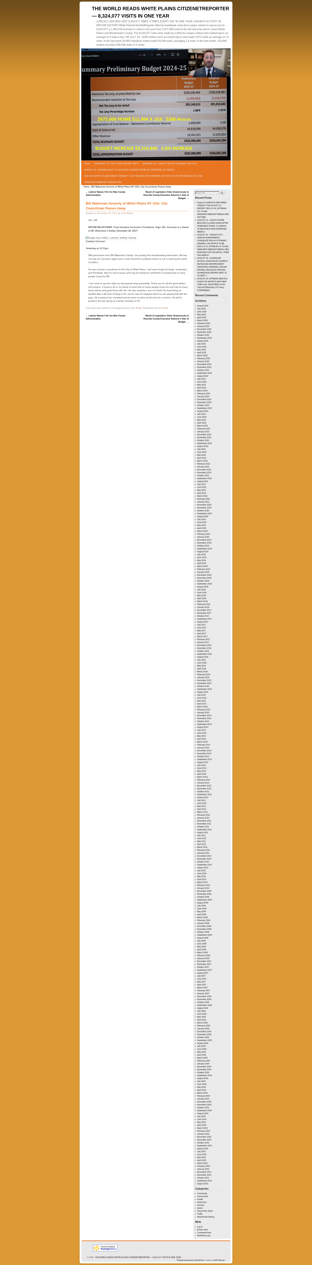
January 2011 (203, 853)
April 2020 (201, 528)
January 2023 (203, 431)
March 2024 (202, 391)
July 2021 (201, 484)
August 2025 (202, 341)
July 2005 (201, 1046)
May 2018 (201, 595)
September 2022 (204, 443)
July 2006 (201, 1011)
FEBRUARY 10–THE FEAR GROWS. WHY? (116, 163)
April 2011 (201, 844)
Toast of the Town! (205, 1211)
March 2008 (202, 952)
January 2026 (203, 326)
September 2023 (204, 408)
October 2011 (203, 827)
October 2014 (203, 721)
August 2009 (202, 903)
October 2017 (203, 616)
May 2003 (201, 1122)
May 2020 (201, 525)
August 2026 (202, 306)
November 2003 (204, 1105)
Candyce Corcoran (95, 241)
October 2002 (203, 1143)
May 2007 (201, 982)
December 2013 (204, 750)
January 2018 (203, 607)
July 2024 (201, 379)
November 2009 (204, 894)
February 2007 (203, 990)
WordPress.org (203, 1235)
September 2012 (204, 794)
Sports (200, 1208)
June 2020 (202, 522)
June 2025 (202, 347)
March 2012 (202, 812)
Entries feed (202, 1230)
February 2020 (203, 534)
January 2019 (203, 572)
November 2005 (204, 1034)
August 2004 (202, 1078)
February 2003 (203, 1131)
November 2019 (204, 543)
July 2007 (201, 976)
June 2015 (202, 698)
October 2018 (203, 581)
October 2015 (203, 686)
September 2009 (204, 900)
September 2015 (204, 689)
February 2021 (203, 499)
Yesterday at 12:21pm (97, 248)
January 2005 (203, 1064)
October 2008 (203, 932)
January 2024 (203, 396)
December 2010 (204, 856)
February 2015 (203, 710)
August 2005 (202, 1043)
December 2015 (204, 680)
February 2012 (203, 815)
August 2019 (202, 551)
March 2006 (202, 1023)
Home (87, 163)
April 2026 (201, 317)
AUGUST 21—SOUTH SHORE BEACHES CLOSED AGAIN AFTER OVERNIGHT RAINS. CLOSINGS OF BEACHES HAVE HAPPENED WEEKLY (212, 226)
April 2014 (201, 739)
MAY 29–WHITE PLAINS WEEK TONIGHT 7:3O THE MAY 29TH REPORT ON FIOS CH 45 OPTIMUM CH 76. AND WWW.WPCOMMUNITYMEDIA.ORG (143, 179)
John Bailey (127, 213)
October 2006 (203, 1002)
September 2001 (204, 1181)
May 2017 (201, 630)
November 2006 (204, 999)
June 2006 (202, 1014)
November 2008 (204, 929)
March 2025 (202, 355)
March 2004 (202, 1093)
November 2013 (204, 753)
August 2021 (202, 481)
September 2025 (204, 338)
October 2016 (203, 651)
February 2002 (203, 1166)
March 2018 (202, 601)
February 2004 (203, 1096)
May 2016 (201, 666)
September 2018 (204, 584)
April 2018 (201, 598)
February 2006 (203, 1026)
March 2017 (202, 636)
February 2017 (203, 639)
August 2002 (202, 1148)
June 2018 (202, 592)
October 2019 (203, 546)
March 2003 (202, 1128)
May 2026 (201, 314)
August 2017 (202, 622)
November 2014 (204, 718)
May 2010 (201, 876)
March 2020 (202, 531)
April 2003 (201, 1125)
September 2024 (204, 373)
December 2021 (204, 470)
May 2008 (201, 947)
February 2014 (203, 745)
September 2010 (204, 865)
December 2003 (204, 1102)
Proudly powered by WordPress (191, 1260)
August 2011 (202, 832)
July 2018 (201, 590)
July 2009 (201, 906)
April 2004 (201, 1090)
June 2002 (202, 1154)
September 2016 (204, 654)
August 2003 (202, 1113)
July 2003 (201, 1116)
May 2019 (201, 560)
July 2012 (201, 800)
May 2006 (201, 1017)
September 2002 (204, 1146)
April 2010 (201, 879)
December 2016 (204, 645)
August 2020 (202, 516)
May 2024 (201, 385)
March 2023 (202, 426)
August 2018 (202, 587)
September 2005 (204, 1040)
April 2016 (201, 669)
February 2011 (203, 850)
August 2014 (202, 727)
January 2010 (203, 888)
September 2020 (204, 513)
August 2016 (202, 657)
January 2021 (203, 502)
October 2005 (203, 1037)
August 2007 (202, 973)
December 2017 (204, 610)
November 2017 (204, 613)
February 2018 (203, 604)
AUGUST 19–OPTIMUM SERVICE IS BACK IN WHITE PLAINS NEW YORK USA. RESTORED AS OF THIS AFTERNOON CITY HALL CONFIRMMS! (212, 284)
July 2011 (201, 835)
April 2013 (201, 774)
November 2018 (204, 578)
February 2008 (203, 955)
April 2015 (201, 704)
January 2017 (203, 642)
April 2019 (201, 563)
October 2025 (203, 335)
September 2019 (204, 549)
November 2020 (204, 508)
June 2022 (202, 452)
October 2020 (203, 511)
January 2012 (203, 818)
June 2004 (202, 1084)
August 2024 (202, 376)
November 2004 (204, 1069)
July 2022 (201, 449)
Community (202, 1193)
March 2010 (202, 882)
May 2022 (201, 455)
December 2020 (204, 505)
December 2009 (204, 891)
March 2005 (202, 1058)
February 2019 (203, 569)
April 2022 (201, 458)
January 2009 (203, 923)
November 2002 (204, 1140)
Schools (200, 1205)
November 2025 (204, 332)
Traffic (199, 1214)
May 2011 (201, 841)
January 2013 (203, 783)
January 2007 (203, 993)
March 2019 (202, 566)
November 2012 (204, 789)
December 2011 (204, 821)
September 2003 (204, 1110)
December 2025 (204, 329)
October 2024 (203, 370)
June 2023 (202, 417)
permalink (163, 308)
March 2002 (202, 1163)
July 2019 (201, 554)
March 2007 (202, 988)
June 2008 (202, 944)
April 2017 (201, 633)
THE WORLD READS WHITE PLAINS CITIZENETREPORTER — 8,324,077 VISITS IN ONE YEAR (138, 1257)
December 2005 (204, 1031)
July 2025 (201, 344)
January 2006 (203, 1028)
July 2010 (201, 870)
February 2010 (203, 885)
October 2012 (203, 791)
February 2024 (203, 393)
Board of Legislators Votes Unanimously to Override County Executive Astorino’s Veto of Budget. (166, 195)
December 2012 (204, 786)
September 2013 (204, 759)
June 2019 (202, 557)
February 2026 (203, 323)
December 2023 (204, 399)
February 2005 (203, 1061)
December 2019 (204, 540)
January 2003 (203, 1134)
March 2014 (202, 742)
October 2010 (203, 862)
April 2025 (201, 352)
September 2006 (204, 1005)
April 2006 (201, 1020)
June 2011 (201, 838)
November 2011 (204, 824)
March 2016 (202, 671)
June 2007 (202, 979)
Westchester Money (205, 1217)
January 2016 (203, 677)
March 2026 (202, 320)
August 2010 (202, 868)
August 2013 (202, 762)
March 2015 (202, 707)
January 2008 (203, 958)
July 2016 (201, 660)
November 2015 (204, 683)
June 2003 (202, 1119)
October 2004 (203, 1072)
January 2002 (203, 1169)
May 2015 (201, 701)
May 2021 (201, 490)
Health (200, 1199)
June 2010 (202, 873)
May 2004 (201, 1087)
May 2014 (201, 736)
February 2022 (203, 464)
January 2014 (203, 748)
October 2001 (203, 1178)
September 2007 (204, 970)
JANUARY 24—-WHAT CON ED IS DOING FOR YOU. (170, 163)
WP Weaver (219, 1260)
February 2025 (203, 358)
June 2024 (202, 382)
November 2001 (204, 1175)
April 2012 (201, 809)
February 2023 (203, 429)
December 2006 (204, 996)
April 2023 (201, 423)
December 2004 (204, 1067)
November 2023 (204, 402)
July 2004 (201, 1081)
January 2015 (203, 712)
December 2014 (204, 715)
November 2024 (204, 367)
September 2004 (204, 1075)
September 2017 (204, 619)
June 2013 (202, 768)
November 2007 (204, 964)
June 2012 (202, 803)
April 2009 (201, 914)
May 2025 (201, 350)
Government (202, 1196)
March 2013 (202, 777)
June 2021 (202, 487)
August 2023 (202, 411)
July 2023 (201, 414)
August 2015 (202, 692)
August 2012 (202, 797)
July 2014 (201, 730)
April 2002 (201, 1160)
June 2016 (202, 663)
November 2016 (204, 648)
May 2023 (201, 420)
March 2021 (202, 496)
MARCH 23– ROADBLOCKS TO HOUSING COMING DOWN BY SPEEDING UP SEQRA (129, 169)
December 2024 (204, 364)
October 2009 (203, 897)
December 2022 (204, 434)
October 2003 (203, 1107)
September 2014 (204, 724)
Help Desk (201, 1202)
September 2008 (204, 935)
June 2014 (202, 733)
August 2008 (202, 938)
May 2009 (201, 911)
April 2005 (201, 1055)
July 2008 (201, 941)
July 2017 (201, 625)
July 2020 (201, 519)
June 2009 (202, 908)
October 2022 (203, 440)
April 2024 (201, 388)
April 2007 (201, 985)
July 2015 (201, 695)
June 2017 (202, 628)
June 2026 (202, 312)
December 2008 (204, 926)
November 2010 (204, 859)
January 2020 (203, 537)
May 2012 (201, 806)
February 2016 (203, 674)
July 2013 (201, 765)
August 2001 (202, 1184)
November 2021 (204, 472)
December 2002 (204, 1137)
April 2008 (201, 949)
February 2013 (203, 780)
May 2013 (201, 771)
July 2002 (201, 1151)
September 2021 (204, 478)
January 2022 (203, 467)
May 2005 (201, 1052)
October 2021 (203, 475)
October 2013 (203, 756)
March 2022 (202, 461)
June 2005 (202, 1049)
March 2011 (202, 847)
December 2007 (204, 961)
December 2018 (204, 575)
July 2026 (201, 309)
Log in (200, 1227)
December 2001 (204, 1172)
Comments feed (204, 1233)
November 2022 (204, 437)
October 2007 (203, 967)
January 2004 (203, 1099)
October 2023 (203, 405)
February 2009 (203, 920)
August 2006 (202, 1008)
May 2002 (201, 1157)
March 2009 (202, 917)
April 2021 (201, 493)
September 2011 (204, 829)
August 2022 (202, 446)
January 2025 (203, 361)
